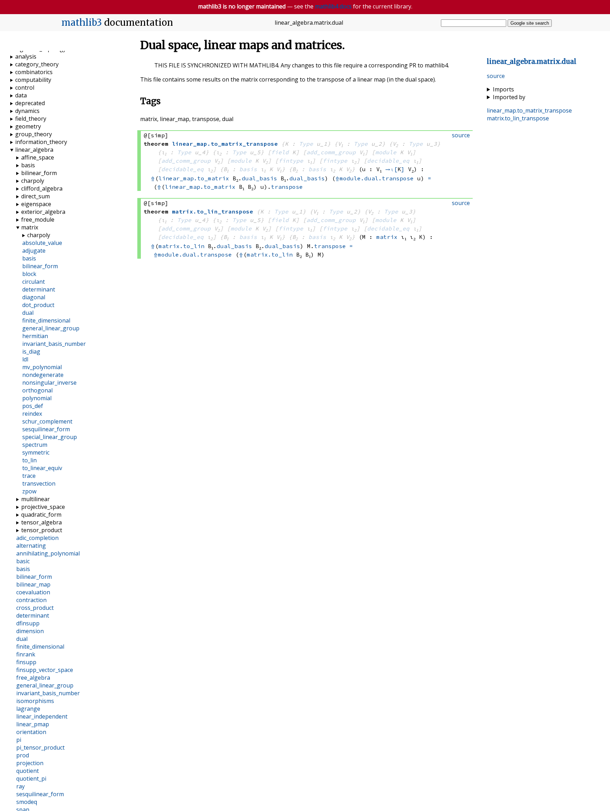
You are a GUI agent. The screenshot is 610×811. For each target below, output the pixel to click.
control (24, 87)
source (496, 76)
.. (531, 62)
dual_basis (259, 178)
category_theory (37, 64)
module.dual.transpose (377, 178)
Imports (503, 89)
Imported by (509, 97)
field (280, 152)
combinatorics (34, 72)
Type (306, 143)
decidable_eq (388, 160)
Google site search (529, 23)
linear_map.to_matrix (194, 178)
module (385, 152)
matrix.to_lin (181, 246)
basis (248, 169)
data (21, 95)
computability (33, 80)
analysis (25, 56)
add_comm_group (331, 152)
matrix (386, 236)
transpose (287, 186)
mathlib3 (81, 22)
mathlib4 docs (333, 6)
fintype (291, 160)
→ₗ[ (391, 169)
